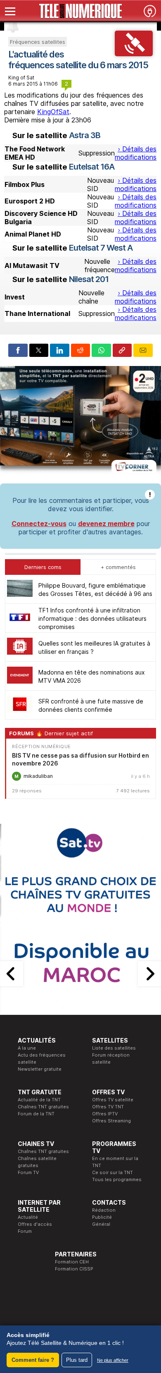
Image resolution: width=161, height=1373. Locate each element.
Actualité (28, 1217)
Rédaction (104, 1210)
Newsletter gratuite (40, 1069)
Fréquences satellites (37, 41)
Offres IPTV (105, 1114)
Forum (25, 1231)
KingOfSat (53, 112)
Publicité (102, 1217)
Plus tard (77, 1360)
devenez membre (106, 523)
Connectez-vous (39, 523)
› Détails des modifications (135, 153)
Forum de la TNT (36, 1114)
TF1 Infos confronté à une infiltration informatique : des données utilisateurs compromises (92, 618)
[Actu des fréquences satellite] (134, 54)
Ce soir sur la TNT (112, 1172)
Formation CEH (72, 1262)
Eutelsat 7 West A (101, 248)
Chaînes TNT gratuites (43, 1107)
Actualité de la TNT (39, 1100)
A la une (27, 1048)
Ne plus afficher (112, 1360)
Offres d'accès (35, 1224)
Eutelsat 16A (91, 167)
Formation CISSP (74, 1269)
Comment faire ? (33, 1360)
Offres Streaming (111, 1121)
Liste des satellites (114, 1048)
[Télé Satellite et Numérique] (80, 11)
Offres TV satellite (112, 1100)
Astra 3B (84, 135)
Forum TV (28, 1172)
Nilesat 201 (89, 279)
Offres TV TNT (108, 1107)
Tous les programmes (117, 1179)
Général (101, 1224)
